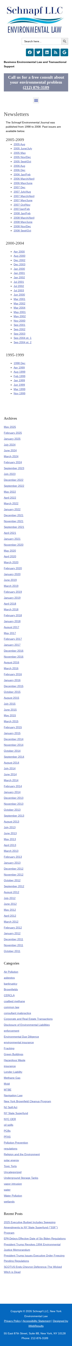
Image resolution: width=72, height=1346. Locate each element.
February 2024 (13, 462)
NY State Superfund (16, 1113)
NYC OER (10, 1119)
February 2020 (13, 568)
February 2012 (13, 927)
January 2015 (12, 733)
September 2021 (14, 527)
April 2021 (10, 533)
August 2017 (11, 627)
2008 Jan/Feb (22, 213)
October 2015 (12, 692)
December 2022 (13, 480)
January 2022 (12, 509)
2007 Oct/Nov (22, 204)
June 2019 (10, 580)
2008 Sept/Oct (22, 230)
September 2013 (14, 815)
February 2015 (13, 727)
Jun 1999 (19, 384)
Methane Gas (12, 1077)
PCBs (7, 1130)
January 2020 (12, 574)
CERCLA (9, 995)
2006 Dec (19, 170)
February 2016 (13, 674)
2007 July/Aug (22, 191)
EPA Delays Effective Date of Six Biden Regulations (35, 1238)
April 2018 (10, 603)
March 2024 (11, 456)
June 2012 (10, 903)
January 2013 (12, 862)
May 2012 (10, 909)
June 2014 (10, 774)
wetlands (9, 1201)
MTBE (7, 1089)
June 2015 (10, 709)
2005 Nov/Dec (22, 157)
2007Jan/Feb (22, 209)
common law (11, 1007)
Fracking (9, 1048)
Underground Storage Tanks (21, 1177)
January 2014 (12, 792)
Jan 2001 (19, 273)
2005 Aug (19, 144)
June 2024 (10, 450)
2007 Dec (19, 187)
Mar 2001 (19, 299)
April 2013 (10, 845)
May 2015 (10, 715)
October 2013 (12, 809)
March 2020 (11, 562)
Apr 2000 (19, 251)
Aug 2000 (19, 255)
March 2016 (11, 668)
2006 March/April (24, 178)
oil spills (8, 1124)
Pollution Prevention (16, 1142)
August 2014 (11, 762)
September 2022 (14, 485)
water (7, 1189)
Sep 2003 (19, 333)
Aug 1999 (19, 371)
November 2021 (13, 521)
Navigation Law (13, 1095)
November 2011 (13, 945)
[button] (36, 100)
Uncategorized (13, 1172)
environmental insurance (19, 1042)
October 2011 (12, 951)
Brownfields (11, 989)
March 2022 (11, 503)
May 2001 (20, 312)
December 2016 (13, 650)
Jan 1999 (19, 380)
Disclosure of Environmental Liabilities (27, 1024)
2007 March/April (24, 196)
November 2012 (13, 874)
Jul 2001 (19, 281)
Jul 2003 (19, 290)
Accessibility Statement (37, 1321)
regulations (10, 1148)
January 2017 (12, 644)
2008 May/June (23, 222)
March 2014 (11, 780)
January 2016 (12, 680)
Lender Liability (13, 1071)
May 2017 (10, 633)
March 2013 (11, 851)
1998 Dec (19, 363)
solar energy (11, 1160)
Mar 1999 (19, 389)
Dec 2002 (19, 260)
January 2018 (12, 621)
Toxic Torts (10, 1166)
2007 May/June (23, 200)
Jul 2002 (19, 286)
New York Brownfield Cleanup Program (27, 1101)
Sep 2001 (19, 325)
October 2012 (12, 880)
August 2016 (11, 662)
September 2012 (14, 886)
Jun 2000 (19, 294)
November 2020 (13, 544)
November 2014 (13, 745)
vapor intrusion (13, 1183)
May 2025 (10, 427)
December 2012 (13, 868)
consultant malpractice (17, 1013)
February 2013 (13, 856)
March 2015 (11, 721)
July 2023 (10, 474)
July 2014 (10, 768)
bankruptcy (10, 983)
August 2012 (11, 892)
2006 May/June (23, 183)
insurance (10, 1066)
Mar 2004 (19, 307)
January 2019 (12, 597)
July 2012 (10, 898)
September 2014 (14, 756)
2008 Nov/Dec (22, 226)
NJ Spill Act (10, 1107)
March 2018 (11, 609)
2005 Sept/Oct (22, 161)
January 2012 (12, 933)
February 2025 (13, 432)
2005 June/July (23, 148)
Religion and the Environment (22, 1154)
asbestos (9, 977)
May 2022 (10, 491)
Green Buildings (13, 1054)
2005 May (20, 153)
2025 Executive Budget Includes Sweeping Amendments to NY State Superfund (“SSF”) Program (31, 1227)
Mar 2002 (19, 303)
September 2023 (14, 468)
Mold (7, 1083)
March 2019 (11, 586)
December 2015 (13, 686)
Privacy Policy (12, 1321)
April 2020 (10, 556)
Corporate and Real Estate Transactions (28, 1018)
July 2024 (10, 444)
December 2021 (13, 515)
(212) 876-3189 (36, 87)
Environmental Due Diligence (21, 1036)
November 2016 (13, 656)
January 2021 (12, 538)
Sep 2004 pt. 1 (22, 338)
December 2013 (13, 798)
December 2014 (13, 739)
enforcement (11, 1030)
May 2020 (10, 550)
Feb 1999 (19, 376)
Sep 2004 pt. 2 (22, 342)
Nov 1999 (19, 393)
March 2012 (11, 921)
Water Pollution (13, 1195)
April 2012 (10, 915)
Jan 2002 (19, 277)
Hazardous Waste (14, 1060)
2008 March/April (24, 217)
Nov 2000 (19, 320)
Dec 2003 (19, 264)
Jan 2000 (19, 268)
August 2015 (11, 697)
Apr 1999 (19, 367)
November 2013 (13, 803)
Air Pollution (11, 971)
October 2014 (12, 750)
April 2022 (10, 497)
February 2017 (13, 639)
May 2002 (20, 316)
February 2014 (13, 786)
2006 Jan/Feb (22, 174)
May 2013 (10, 839)
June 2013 (10, 833)
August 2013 (11, 821)
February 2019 (13, 591)
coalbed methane (14, 1001)
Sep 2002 (19, 329)
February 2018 (13, 615)
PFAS (7, 1136)
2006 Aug (19, 166)
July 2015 (10, 703)
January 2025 (12, 438)
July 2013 (10, 827)
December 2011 (13, 939)
